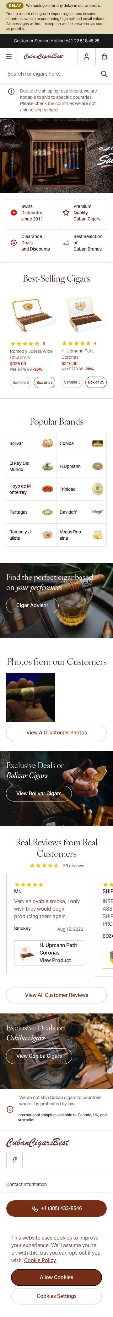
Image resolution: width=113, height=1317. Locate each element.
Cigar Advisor (32, 605)
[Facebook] (14, 1160)
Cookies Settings (57, 1296)
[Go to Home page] (48, 56)
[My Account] (86, 56)
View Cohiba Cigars (39, 1056)
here (53, 110)
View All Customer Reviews (56, 995)
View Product (55, 960)
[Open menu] (9, 56)
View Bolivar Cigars (39, 793)
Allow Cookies (56, 1277)
